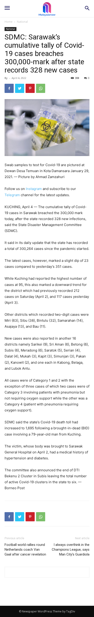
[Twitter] (19, 88)
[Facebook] (9, 88)
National (22, 22)
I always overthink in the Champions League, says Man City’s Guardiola (70, 549)
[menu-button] (7, 8)
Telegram (12, 195)
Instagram (34, 189)
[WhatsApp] (40, 88)
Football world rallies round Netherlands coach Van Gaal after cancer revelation (25, 549)
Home (9, 22)
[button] (87, 8)
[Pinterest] (30, 88)
